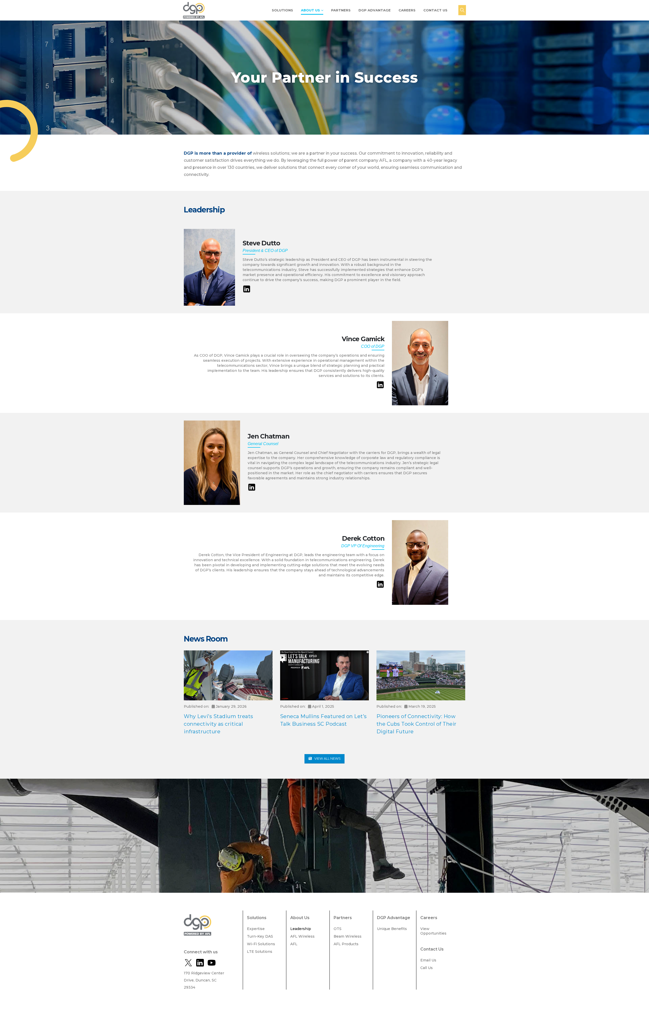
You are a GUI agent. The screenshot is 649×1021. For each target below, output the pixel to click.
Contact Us (435, 10)
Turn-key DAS (260, 936)
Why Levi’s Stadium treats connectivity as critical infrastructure (218, 724)
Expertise (256, 928)
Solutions (282, 10)
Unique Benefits (392, 928)
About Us (310, 10)
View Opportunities (433, 931)
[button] (462, 10)
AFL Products (346, 944)
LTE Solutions (259, 951)
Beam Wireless (348, 936)
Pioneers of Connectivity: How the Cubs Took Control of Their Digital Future (416, 724)
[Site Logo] (194, 10)
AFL (293, 944)
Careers (407, 10)
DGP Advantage (374, 10)
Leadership (300, 928)
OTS (337, 928)
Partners (341, 10)
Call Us (426, 967)
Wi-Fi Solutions (261, 944)
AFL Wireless (302, 936)
